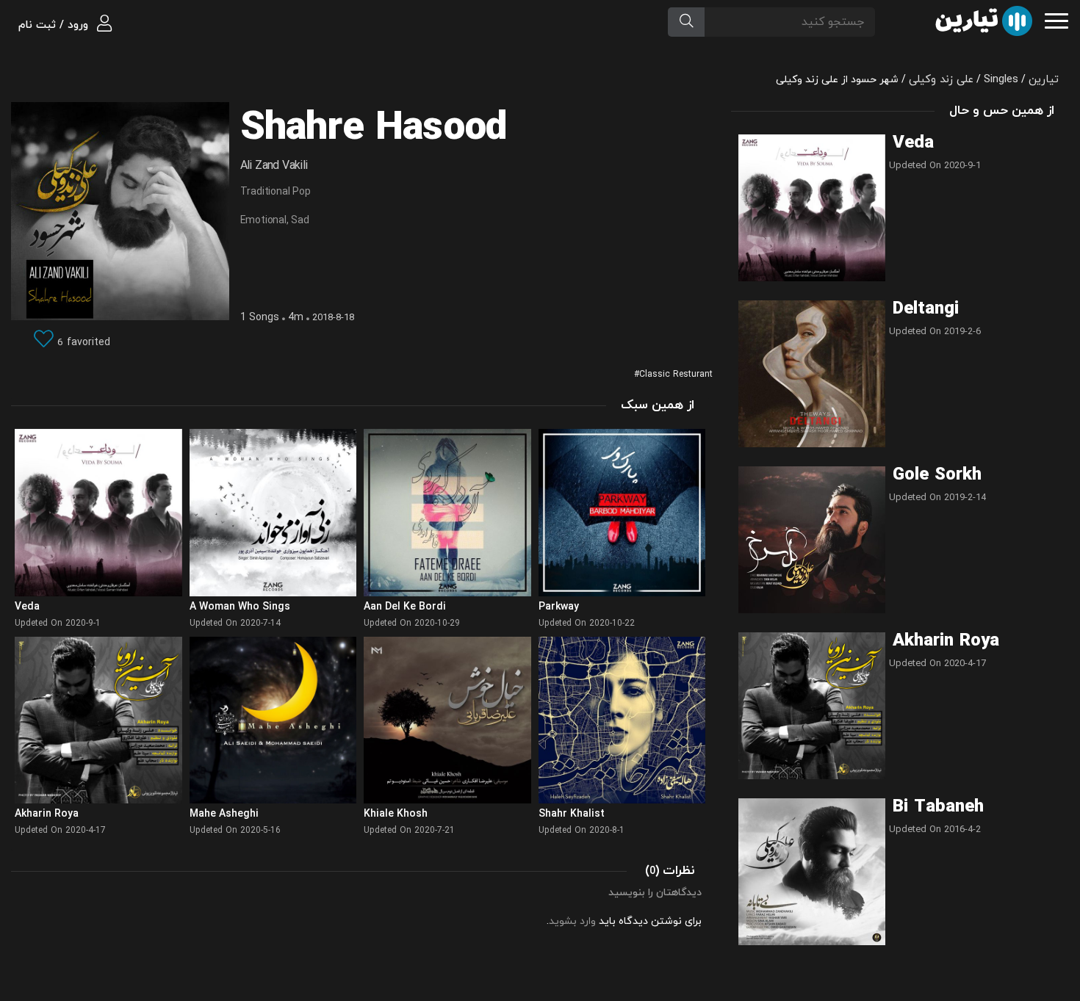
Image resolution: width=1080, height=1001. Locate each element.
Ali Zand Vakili (274, 166)
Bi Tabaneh (938, 807)
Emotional (263, 221)
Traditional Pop (275, 192)
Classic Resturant (676, 374)
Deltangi (926, 309)
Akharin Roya (946, 641)
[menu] (1056, 19)
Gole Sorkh (937, 475)
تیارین (1044, 79)
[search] (686, 22)
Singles (1001, 79)
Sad (300, 221)
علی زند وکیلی (941, 79)
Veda (913, 143)
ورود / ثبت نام (55, 25)
